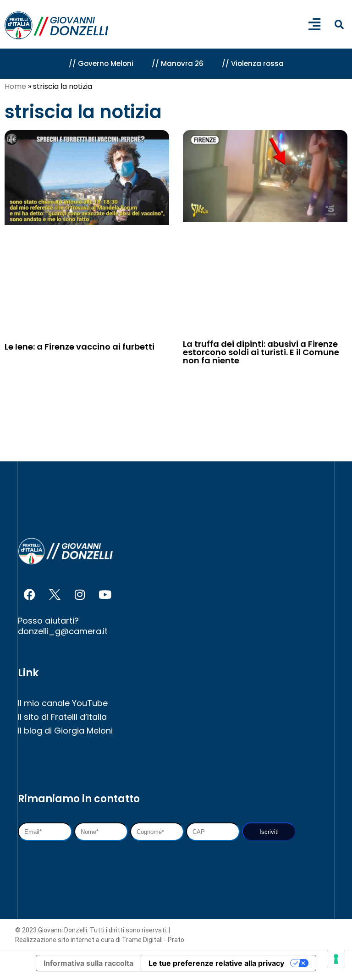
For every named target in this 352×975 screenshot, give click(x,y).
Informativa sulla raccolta (88, 963)
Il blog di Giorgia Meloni (65, 730)
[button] (338, 24)
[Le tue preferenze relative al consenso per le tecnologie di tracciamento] (336, 959)
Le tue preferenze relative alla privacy (216, 963)
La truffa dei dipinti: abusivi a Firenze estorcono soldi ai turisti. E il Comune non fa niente (261, 352)
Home (15, 86)
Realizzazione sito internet (55, 939)
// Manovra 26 (178, 63)
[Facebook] (29, 594)
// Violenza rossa (253, 63)
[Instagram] (79, 594)
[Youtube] (105, 594)
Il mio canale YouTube (63, 703)
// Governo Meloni (101, 63)
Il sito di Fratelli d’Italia (62, 717)
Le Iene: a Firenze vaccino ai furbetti (79, 346)
